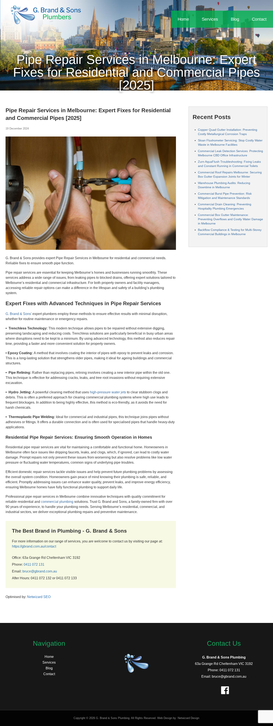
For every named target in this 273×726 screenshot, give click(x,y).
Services (210, 19)
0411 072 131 (34, 564)
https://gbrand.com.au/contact (34, 546)
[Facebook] (224, 689)
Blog (235, 19)
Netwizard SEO (39, 597)
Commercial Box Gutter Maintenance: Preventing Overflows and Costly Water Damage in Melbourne (230, 219)
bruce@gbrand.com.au (39, 571)
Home (183, 19)
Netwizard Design (188, 718)
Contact (259, 19)
